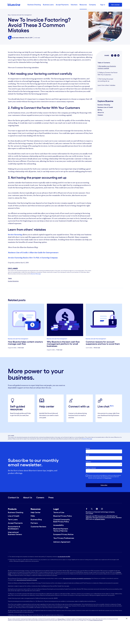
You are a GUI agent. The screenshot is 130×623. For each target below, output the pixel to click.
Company (92, 4)
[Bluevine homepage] (14, 4)
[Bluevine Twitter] (92, 509)
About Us (101, 112)
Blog (9, 15)
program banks (100, 519)
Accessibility (58, 525)
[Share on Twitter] (115, 55)
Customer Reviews (38, 527)
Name (88, 448)
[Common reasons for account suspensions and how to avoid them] (104, 320)
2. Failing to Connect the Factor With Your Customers (108, 73)
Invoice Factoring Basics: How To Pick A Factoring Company (33, 257)
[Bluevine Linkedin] (97, 509)
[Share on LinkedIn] (118, 55)
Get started (115, 4)
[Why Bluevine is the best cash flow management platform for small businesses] (65, 320)
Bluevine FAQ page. (36, 273)
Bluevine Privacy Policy (62, 516)
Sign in (102, 4)
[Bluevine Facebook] (86, 509)
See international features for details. (27, 580)
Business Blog (36, 519)
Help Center (36, 512)
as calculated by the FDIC (64, 556)
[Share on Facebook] (112, 55)
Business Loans (48, 4)
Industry (89, 461)
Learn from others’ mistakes (106, 85)
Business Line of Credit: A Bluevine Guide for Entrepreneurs (33, 252)
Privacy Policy (108, 478)
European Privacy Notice (63, 534)
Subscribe (104, 485)
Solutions (74, 4)
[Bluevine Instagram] (102, 509)
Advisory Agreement (61, 542)
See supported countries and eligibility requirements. (77, 578)
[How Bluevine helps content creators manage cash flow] (26, 320)
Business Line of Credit (105, 107)
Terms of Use (58, 512)
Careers (100, 115)
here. (67, 607)
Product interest (91, 468)
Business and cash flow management (22, 15)
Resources (83, 4)
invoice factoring (13, 281)
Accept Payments (62, 4)
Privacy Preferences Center (95, 620)
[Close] (126, 618)
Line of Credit (13, 516)
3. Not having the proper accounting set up (105, 80)
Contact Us (13, 497)
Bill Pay (100, 110)
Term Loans (13, 519)
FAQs (33, 516)
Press (51, 497)
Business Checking (34, 4)
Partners (34, 523)
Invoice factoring (15, 234)
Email (88, 455)
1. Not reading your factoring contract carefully (107, 67)
